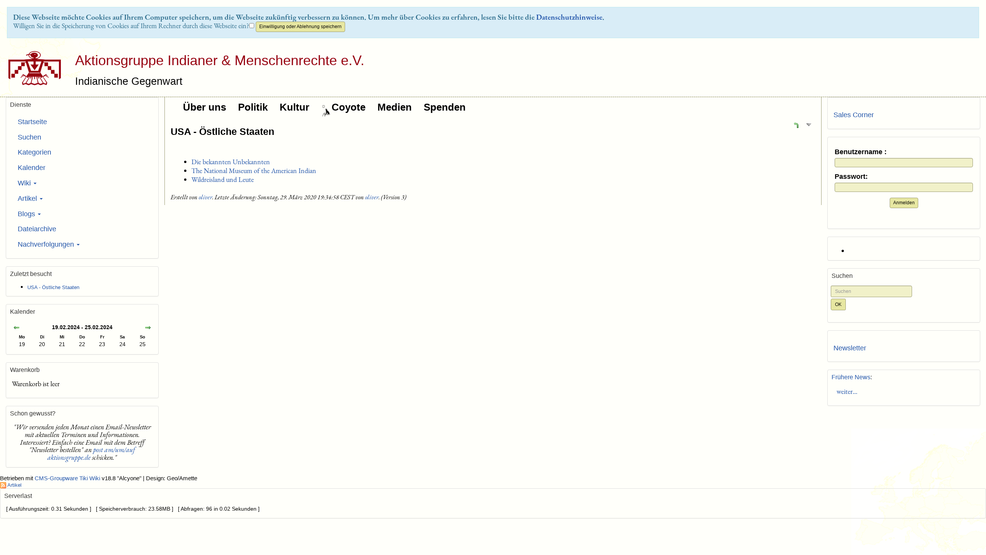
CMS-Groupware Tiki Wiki (68, 478)
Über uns (204, 107)
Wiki (25, 183)
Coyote (349, 107)
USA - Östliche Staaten (222, 131)
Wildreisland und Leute (222, 179)
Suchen (29, 137)
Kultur (294, 107)
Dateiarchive (37, 229)
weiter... (845, 391)
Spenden (445, 107)
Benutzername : (861, 152)
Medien (394, 107)
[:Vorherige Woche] (16, 328)
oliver (205, 197)
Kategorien (34, 152)
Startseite (32, 122)
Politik (253, 107)
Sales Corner (853, 115)
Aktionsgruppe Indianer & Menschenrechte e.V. (219, 60)
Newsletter (849, 348)
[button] (796, 125)
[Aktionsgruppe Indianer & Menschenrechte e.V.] (32, 68)
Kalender (31, 168)
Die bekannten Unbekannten (230, 161)
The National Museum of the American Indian (253, 170)
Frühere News (851, 377)
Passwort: (851, 176)
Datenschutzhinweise (569, 17)
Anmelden (904, 202)
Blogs (27, 214)
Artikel (28, 198)
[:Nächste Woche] (148, 328)
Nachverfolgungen (47, 244)
